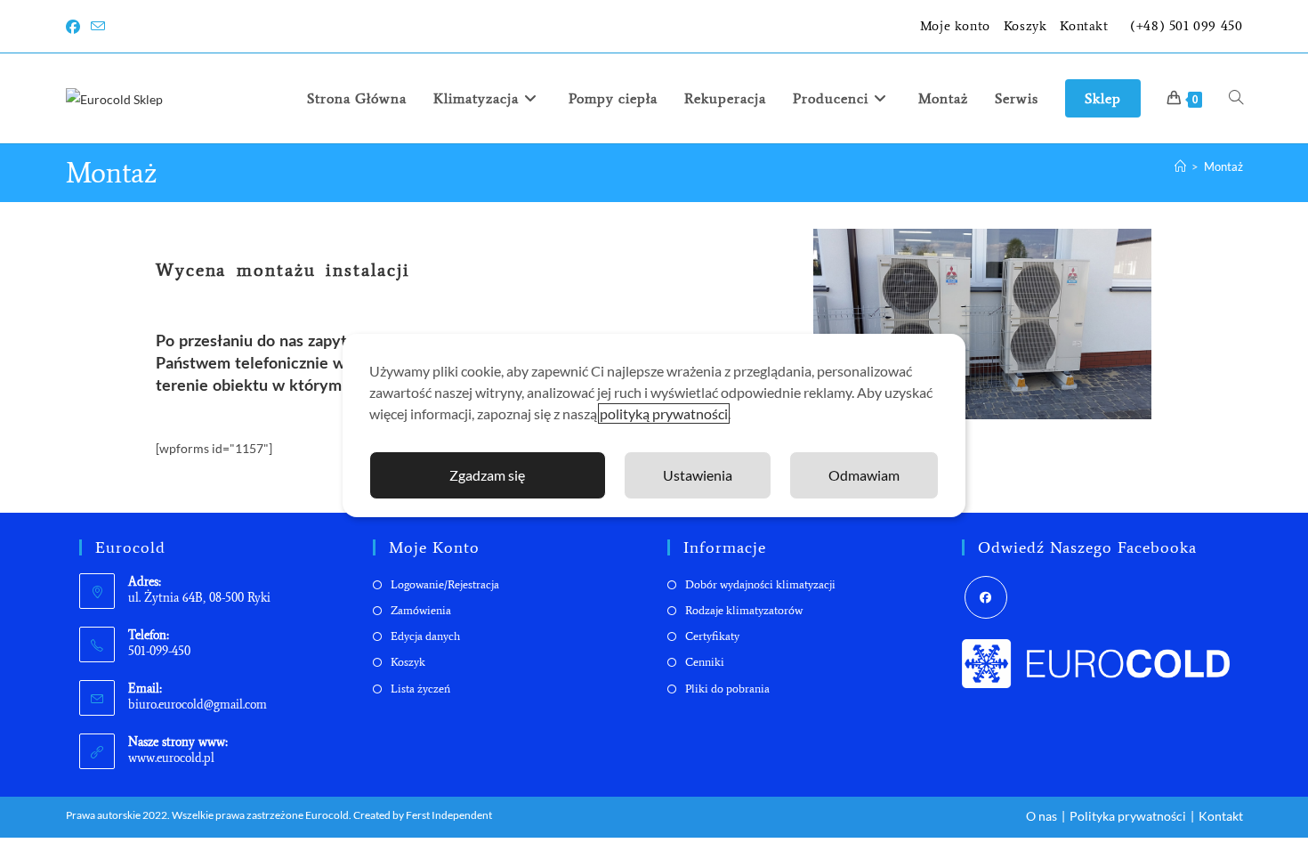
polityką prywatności (664, 413)
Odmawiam (864, 474)
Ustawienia (697, 474)
